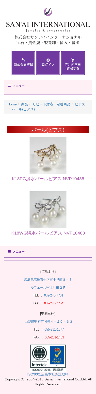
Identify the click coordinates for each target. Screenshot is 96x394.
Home (12, 104)
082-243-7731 (53, 295)
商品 (24, 104)
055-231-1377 (54, 329)
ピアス (80, 104)
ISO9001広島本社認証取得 (48, 374)
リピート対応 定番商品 (51, 104)
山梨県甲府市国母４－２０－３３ (49, 321)
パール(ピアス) (23, 109)
